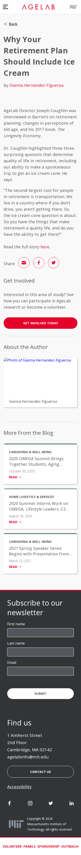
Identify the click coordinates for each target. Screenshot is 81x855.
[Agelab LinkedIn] (71, 804)
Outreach (70, 846)
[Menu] (5, 7)
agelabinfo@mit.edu (28, 757)
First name (16, 623)
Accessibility (19, 787)
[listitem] (40, 464)
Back (13, 24)
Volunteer (12, 846)
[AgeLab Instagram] (30, 804)
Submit (40, 693)
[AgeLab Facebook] (9, 804)
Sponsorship (48, 846)
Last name (16, 643)
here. (45, 246)
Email (11, 662)
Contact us (40, 772)
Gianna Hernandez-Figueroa (36, 85)
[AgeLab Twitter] (51, 804)
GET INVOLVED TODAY (40, 323)
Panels (29, 846)
